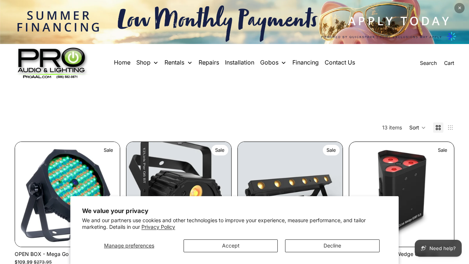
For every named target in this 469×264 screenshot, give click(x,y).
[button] (417, 128)
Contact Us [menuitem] (340, 62)
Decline (332, 245)
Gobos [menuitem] (269, 62)
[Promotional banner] (234, 22)
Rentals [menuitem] (174, 62)
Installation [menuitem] (239, 62)
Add (448, 235)
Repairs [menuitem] (209, 62)
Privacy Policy (158, 227)
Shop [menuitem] (143, 62)
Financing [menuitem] (305, 62)
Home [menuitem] (122, 62)
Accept (231, 245)
